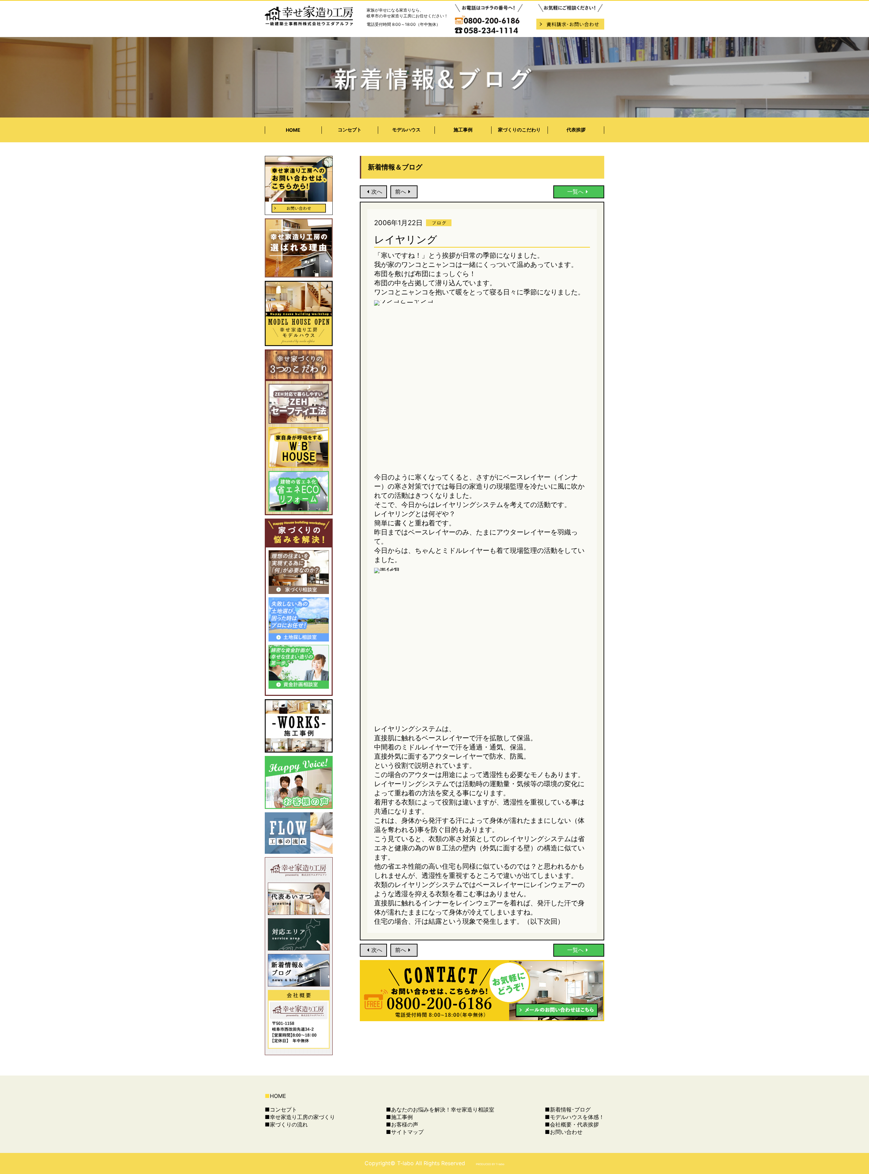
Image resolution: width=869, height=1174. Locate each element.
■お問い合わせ (564, 1131)
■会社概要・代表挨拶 (572, 1124)
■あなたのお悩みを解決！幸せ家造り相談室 (440, 1109)
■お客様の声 (402, 1124)
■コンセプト (281, 1109)
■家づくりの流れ (286, 1124)
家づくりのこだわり (519, 129)
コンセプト (350, 129)
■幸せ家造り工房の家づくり (300, 1117)
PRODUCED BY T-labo (490, 1164)
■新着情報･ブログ (568, 1109)
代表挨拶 (576, 129)
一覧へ (575, 191)
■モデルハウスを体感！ (574, 1117)
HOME (293, 130)
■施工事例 (399, 1117)
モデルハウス (406, 129)
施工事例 (463, 129)
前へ (400, 191)
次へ (376, 191)
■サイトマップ (405, 1131)
